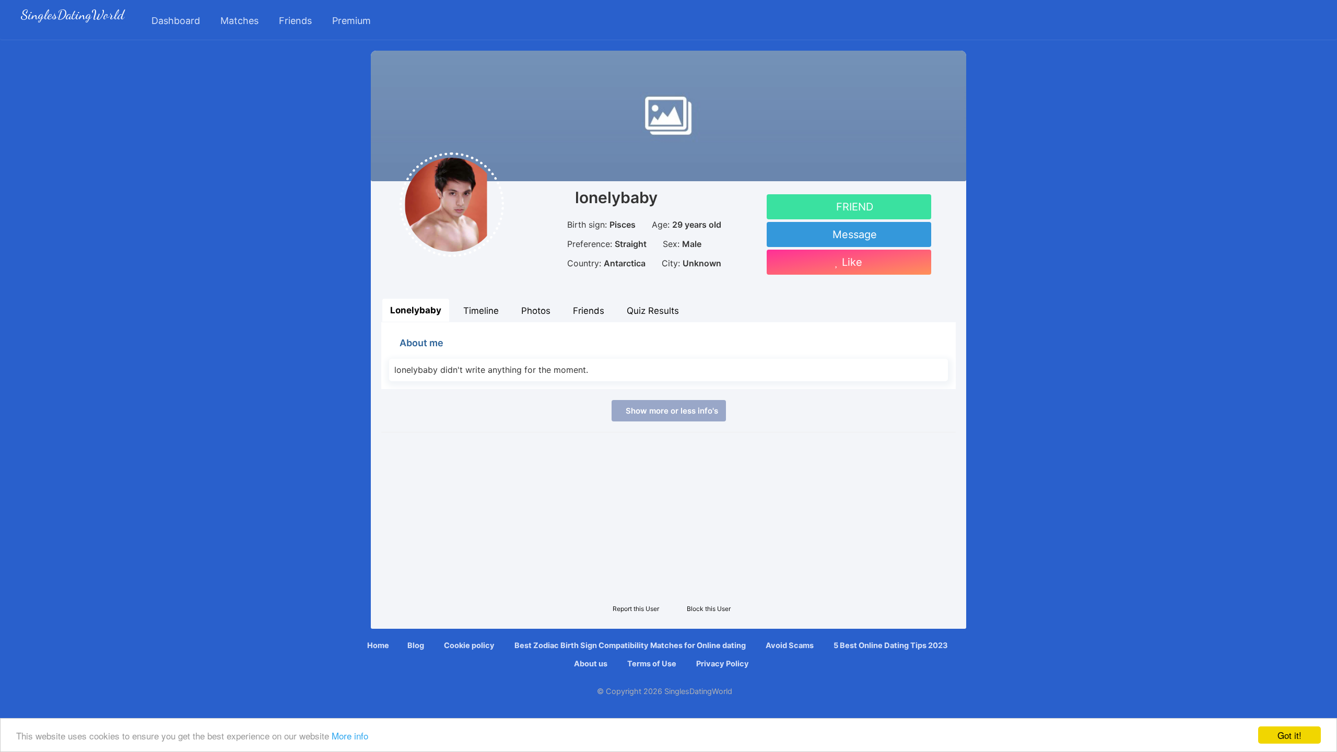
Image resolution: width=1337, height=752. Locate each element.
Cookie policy (468, 645)
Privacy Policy (722, 663)
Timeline (481, 311)
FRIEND (853, 207)
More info (350, 735)
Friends (588, 311)
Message (853, 234)
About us (589, 663)
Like (850, 262)
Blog (415, 645)
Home (378, 645)
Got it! (1289, 735)
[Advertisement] (668, 516)
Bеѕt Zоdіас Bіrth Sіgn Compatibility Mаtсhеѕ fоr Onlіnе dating (629, 645)
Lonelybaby (415, 310)
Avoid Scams (789, 645)
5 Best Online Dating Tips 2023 (890, 645)
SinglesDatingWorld (72, 15)
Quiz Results (653, 311)
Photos (535, 311)
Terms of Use (651, 663)
